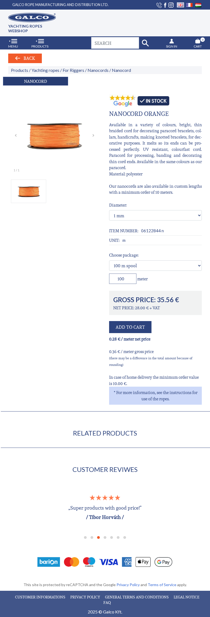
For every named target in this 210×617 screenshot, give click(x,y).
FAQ (107, 602)
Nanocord (121, 70)
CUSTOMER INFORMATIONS (40, 597)
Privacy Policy (128, 584)
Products (19, 70)
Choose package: (124, 255)
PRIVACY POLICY (85, 597)
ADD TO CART (130, 327)
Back (27, 58)
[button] (85, 537)
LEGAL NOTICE (186, 597)
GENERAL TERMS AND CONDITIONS (137, 597)
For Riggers (73, 70)
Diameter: (118, 205)
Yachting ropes (45, 70)
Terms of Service (162, 584)
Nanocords (98, 70)
